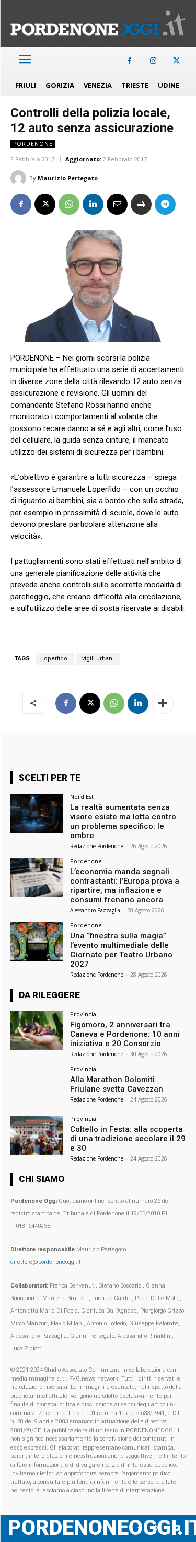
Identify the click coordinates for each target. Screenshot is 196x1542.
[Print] (141, 204)
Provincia (83, 1014)
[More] (163, 703)
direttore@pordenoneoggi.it (45, 1262)
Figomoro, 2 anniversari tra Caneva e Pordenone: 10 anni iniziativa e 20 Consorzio (125, 1034)
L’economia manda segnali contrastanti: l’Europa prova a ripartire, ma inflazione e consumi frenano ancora (124, 886)
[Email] (117, 204)
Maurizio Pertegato (68, 178)
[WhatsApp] (69, 204)
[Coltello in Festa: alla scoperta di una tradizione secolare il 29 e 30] (36, 1135)
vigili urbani (98, 658)
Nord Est (82, 796)
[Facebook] (129, 61)
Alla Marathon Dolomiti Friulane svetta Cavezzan (116, 1084)
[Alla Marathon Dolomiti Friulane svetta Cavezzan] (36, 1085)
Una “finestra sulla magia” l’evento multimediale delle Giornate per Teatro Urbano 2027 (121, 950)
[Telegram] (165, 204)
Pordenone (33, 143)
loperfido (54, 658)
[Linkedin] (93, 204)
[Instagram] (153, 61)
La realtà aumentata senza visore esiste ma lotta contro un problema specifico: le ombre (123, 821)
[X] (176, 61)
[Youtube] (176, 1528)
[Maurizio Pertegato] (19, 178)
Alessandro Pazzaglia (95, 910)
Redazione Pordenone (96, 846)
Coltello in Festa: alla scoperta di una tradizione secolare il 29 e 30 (128, 1138)
